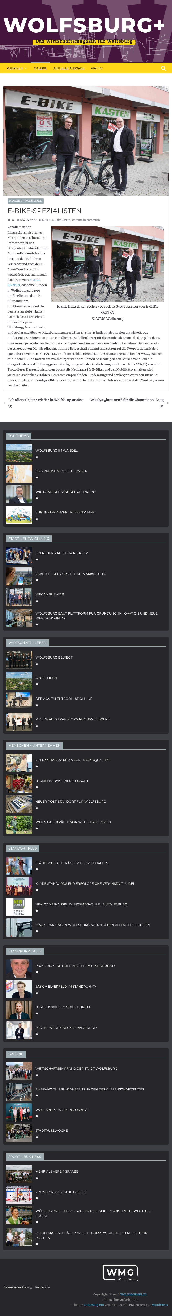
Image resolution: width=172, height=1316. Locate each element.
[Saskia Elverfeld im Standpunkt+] (19, 989)
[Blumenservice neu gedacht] (19, 783)
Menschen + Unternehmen (25, 201)
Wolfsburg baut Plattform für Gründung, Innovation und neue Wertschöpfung (96, 615)
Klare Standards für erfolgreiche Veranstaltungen (85, 884)
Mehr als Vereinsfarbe (56, 1171)
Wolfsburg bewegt (54, 657)
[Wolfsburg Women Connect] (19, 1112)
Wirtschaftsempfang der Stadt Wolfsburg (76, 1069)
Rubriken (15, 68)
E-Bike (46, 219)
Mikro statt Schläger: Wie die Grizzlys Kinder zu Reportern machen (91, 1235)
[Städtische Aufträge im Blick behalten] (19, 866)
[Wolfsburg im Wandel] (19, 453)
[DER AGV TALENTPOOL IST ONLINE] (19, 701)
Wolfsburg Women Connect (62, 1110)
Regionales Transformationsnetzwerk (72, 719)
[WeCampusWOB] (19, 597)
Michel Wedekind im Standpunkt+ (66, 1028)
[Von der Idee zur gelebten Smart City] (19, 576)
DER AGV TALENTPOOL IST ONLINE (63, 699)
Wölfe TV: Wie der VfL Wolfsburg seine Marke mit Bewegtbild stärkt (93, 1213)
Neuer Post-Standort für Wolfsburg (70, 801)
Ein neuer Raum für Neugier (61, 553)
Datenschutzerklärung (17, 1287)
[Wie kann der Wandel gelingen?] (19, 494)
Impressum (42, 1287)
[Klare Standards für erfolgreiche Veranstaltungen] (19, 886)
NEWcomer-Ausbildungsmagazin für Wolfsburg (81, 904)
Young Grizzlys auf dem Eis (60, 1192)
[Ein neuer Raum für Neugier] (19, 556)
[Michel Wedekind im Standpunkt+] (19, 1030)
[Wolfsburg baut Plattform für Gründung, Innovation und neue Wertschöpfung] (19, 618)
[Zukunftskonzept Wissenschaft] (19, 515)
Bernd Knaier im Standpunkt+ (62, 1007)
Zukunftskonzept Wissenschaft (65, 512)
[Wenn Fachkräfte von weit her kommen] (19, 825)
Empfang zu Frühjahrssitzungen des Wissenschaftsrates (89, 1089)
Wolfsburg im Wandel (56, 450)
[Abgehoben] (19, 681)
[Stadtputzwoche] (19, 1133)
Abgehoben (46, 678)
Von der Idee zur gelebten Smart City (70, 574)
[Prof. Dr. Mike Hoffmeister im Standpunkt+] (19, 968)
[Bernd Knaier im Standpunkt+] (19, 1010)
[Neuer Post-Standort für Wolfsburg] (19, 804)
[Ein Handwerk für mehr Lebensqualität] (19, 763)
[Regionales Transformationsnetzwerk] (19, 722)
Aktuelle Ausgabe (68, 68)
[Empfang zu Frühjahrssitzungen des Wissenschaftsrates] (19, 1092)
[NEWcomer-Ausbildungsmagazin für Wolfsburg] (19, 907)
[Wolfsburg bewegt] (19, 660)
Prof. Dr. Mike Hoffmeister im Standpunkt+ (75, 966)
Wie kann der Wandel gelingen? (65, 492)
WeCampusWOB (49, 594)
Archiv (97, 68)
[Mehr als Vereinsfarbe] (19, 1174)
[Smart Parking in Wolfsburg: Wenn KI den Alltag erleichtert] (19, 927)
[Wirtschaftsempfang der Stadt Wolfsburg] (19, 1071)
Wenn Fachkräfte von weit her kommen (73, 822)
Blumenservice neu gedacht (62, 781)
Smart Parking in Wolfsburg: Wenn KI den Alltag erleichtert (93, 925)
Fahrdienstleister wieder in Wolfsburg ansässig (45, 403)
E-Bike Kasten (61, 219)
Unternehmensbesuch (86, 219)
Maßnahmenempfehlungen (61, 471)
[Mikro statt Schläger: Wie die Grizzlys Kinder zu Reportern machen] (19, 1238)
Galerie (40, 68)
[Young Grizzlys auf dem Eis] (19, 1195)
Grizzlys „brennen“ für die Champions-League (127, 403)
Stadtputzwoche (51, 1131)
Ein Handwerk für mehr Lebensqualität (72, 760)
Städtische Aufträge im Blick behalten (71, 863)
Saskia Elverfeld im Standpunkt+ (66, 986)
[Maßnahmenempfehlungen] (19, 474)
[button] (25, 68)
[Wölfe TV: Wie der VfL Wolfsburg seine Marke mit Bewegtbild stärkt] (19, 1216)
